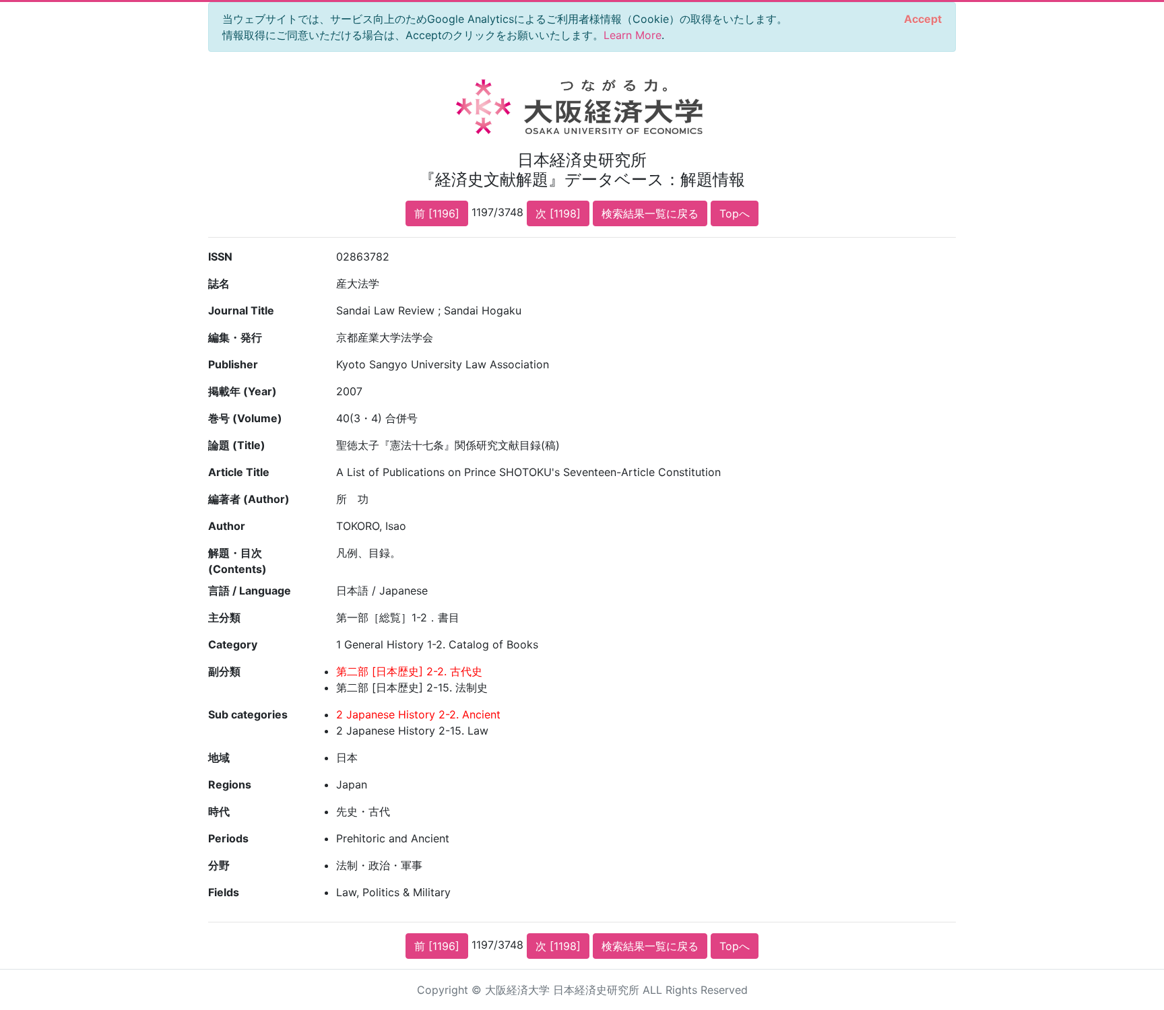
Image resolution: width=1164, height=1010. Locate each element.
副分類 (224, 671)
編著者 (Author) (249, 499)
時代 (219, 811)
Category (232, 644)
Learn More (632, 35)
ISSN (220, 256)
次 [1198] (558, 213)
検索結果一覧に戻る (650, 213)
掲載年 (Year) (242, 391)
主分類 (224, 617)
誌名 (219, 283)
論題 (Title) (236, 445)
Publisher (233, 364)
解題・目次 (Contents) (237, 561)
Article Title (238, 472)
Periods (228, 838)
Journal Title (241, 310)
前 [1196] (436, 213)
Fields (223, 892)
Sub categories (248, 714)
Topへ (734, 213)
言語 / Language (249, 590)
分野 (219, 865)
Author (226, 526)
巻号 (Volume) (245, 418)
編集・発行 (235, 337)
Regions (229, 784)
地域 (219, 757)
